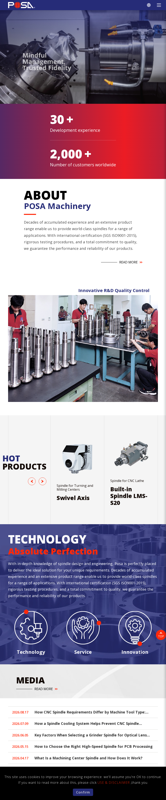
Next (43, 481)
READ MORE (128, 262)
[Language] (149, 5)
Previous (32, 481)
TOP (161, 636)
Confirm (83, 792)
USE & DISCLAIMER (114, 782)
